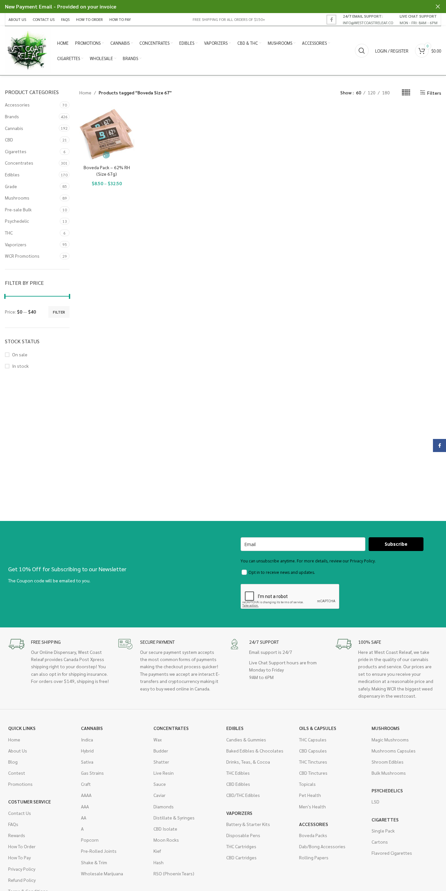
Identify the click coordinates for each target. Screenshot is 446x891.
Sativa (87, 762)
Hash (158, 862)
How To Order (22, 846)
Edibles (12, 174)
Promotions (20, 784)
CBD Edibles (238, 784)
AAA (85, 806)
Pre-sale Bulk (18, 209)
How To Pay (19, 857)
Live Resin (163, 773)
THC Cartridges (241, 846)
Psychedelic (17, 221)
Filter (59, 312)
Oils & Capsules (317, 728)
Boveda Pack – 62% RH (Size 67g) (107, 170)
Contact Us (19, 813)
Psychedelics (387, 790)
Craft (86, 784)
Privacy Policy (21, 869)
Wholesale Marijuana (102, 873)
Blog (13, 762)
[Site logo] (28, 50)
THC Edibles (238, 773)
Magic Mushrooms (390, 739)
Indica (87, 739)
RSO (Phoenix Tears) (173, 873)
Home (85, 92)
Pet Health (310, 795)
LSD (375, 801)
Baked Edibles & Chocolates (254, 750)
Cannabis (14, 128)
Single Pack (383, 831)
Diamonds (163, 806)
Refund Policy (22, 880)
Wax (157, 739)
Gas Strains (92, 773)
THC (9, 232)
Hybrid (87, 750)
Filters (434, 92)
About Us (17, 750)
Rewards (16, 835)
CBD (9, 139)
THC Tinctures (313, 762)
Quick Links (22, 728)
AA (83, 817)
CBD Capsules (313, 750)
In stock (20, 366)
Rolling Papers (313, 857)
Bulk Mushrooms (389, 773)
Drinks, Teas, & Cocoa (248, 762)
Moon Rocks (166, 840)
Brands (12, 116)
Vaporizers (15, 244)
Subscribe (396, 544)
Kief (157, 851)
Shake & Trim (94, 862)
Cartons (380, 842)
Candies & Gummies (246, 739)
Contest (16, 773)
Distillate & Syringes (174, 817)
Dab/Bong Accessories (322, 846)
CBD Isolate (165, 829)
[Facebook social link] (331, 19)
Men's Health (312, 806)
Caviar (159, 795)
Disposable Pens (243, 835)
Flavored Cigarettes (392, 853)
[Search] (362, 50)
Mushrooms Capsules (394, 750)
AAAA (86, 795)
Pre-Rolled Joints (99, 851)
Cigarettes (15, 151)
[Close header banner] (438, 6)
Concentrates (19, 163)
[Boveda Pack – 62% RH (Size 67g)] (106, 133)
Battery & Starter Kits (248, 824)
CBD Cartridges (241, 857)
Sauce (159, 784)
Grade (11, 186)
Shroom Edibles (388, 762)
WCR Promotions (22, 256)
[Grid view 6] (406, 93)
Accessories (17, 104)
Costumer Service (29, 801)
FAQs (13, 824)
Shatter (161, 762)
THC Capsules (313, 739)
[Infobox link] (368, 19)
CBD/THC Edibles (243, 795)
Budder (160, 750)
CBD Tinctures (313, 773)
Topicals (307, 784)
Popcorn (90, 840)
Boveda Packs (313, 835)
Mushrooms (17, 198)
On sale (19, 354)
